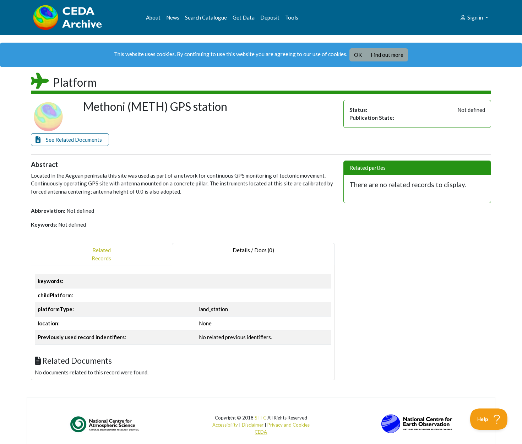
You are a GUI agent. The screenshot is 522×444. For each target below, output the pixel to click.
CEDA (261, 432)
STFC (260, 418)
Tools (291, 17)
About (153, 17)
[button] (70, 139)
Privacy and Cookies (288, 425)
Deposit (269, 17)
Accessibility (225, 425)
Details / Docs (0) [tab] (253, 250)
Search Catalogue (206, 17)
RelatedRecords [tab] (101, 254)
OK (358, 55)
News (172, 17)
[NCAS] (105, 424)
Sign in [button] (475, 17)
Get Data (244, 17)
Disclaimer (252, 425)
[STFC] (416, 423)
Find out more (387, 55)
